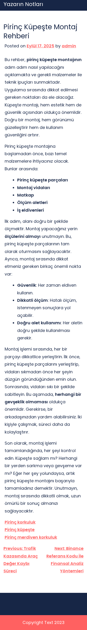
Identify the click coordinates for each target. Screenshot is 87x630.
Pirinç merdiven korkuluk (31, 537)
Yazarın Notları (23, 4)
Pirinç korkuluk (20, 522)
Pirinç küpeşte (20, 529)
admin (69, 46)
